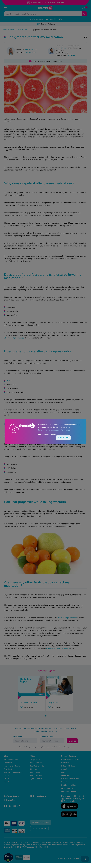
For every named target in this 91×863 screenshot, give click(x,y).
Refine (53, 434)
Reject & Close (43, 434)
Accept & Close (63, 437)
